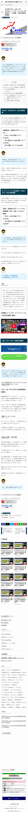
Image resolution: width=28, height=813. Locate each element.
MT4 (10, 515)
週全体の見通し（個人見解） (13, 100)
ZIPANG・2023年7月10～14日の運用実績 (15, 85)
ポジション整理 (18, 692)
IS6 (9, 675)
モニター (13, 694)
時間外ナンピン (6, 702)
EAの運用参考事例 (7, 640)
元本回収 (20, 694)
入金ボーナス (5, 697)
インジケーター (6, 682)
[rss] (16, 804)
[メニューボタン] (2, 2)
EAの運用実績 (5, 517)
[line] (12, 804)
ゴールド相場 (5, 684)
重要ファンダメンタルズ (12, 98)
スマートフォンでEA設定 (8, 687)
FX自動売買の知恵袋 (16, 672)
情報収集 (10, 699)
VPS (3, 677)
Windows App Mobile (12, 677)
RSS (4, 711)
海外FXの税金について (8, 649)
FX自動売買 (5, 515)
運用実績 (18, 707)
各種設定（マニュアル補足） (9, 643)
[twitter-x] (10, 804)
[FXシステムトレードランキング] (9, 45)
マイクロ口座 (5, 694)
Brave (4, 670)
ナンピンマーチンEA (15, 689)
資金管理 (11, 707)
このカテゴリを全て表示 (14, 794)
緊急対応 (5, 646)
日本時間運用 (18, 699)
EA (8, 670)
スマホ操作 (14, 684)
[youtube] (14, 804)
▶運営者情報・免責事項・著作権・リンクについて (12, 658)
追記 (8, 91)
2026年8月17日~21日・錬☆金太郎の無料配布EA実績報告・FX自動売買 (14, 717)
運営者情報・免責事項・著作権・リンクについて (14, 808)
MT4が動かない (22, 675)
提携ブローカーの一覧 (8, 637)
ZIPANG (4, 680)
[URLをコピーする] (25, 524)
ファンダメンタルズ (17, 515)
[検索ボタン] (26, 2)
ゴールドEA (11, 517)
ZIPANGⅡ (11, 680)
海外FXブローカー (21, 702)
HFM (24, 672)
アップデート (19, 680)
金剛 (24, 707)
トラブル (18, 687)
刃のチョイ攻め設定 (19, 697)
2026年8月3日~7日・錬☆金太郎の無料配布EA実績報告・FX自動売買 (14, 726)
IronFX (4, 675)
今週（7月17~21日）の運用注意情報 (13, 93)
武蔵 (13, 702)
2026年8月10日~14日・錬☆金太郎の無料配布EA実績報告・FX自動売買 (14, 721)
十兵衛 (4, 699)
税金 (18, 704)
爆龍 (3, 704)
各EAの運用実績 (6, 17)
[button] (3, 524)
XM (20, 677)
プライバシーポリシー (14, 806)
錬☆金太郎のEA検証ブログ (14, 2)
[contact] (17, 804)
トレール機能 (5, 689)
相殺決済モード (11, 704)
